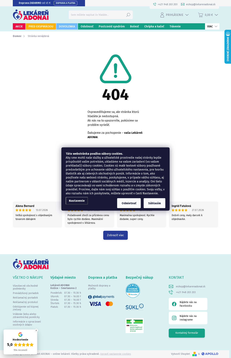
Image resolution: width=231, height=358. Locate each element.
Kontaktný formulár (186, 332)
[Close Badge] (36, 330)
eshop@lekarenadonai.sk (190, 286)
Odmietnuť (129, 203)
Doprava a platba (65, 3)
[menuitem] (19, 26)
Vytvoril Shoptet (180, 353)
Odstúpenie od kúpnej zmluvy (25, 308)
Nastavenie (77, 200)
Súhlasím (154, 203)
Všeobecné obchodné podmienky (25, 287)
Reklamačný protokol (25, 302)
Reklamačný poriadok (25, 297)
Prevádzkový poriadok (26, 293)
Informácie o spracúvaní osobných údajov (27, 323)
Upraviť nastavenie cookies (115, 353)
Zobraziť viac (115, 235)
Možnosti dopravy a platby (99, 287)
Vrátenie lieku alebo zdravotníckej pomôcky (26, 316)
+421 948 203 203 (186, 292)
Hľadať (128, 14)
